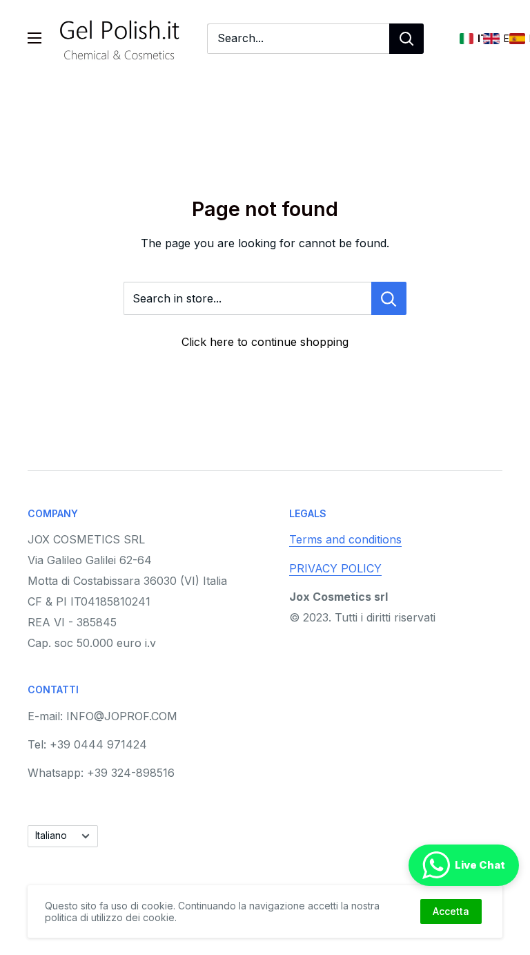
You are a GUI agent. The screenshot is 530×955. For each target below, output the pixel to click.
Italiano (51, 835)
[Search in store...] (388, 298)
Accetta (451, 911)
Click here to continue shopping (265, 342)
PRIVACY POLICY (335, 568)
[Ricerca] (406, 38)
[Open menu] (34, 38)
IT (466, 39)
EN (491, 39)
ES (517, 39)
